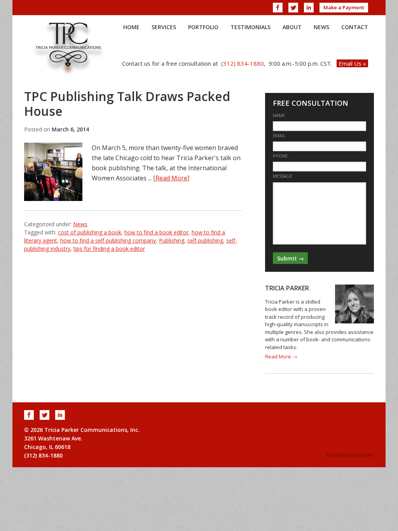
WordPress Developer (350, 455)
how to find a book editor (156, 232)
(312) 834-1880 (242, 63)
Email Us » (352, 63)
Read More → (281, 356)
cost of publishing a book (89, 232)
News (80, 224)
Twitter (293, 7)
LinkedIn (309, 7)
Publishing (171, 240)
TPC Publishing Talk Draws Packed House (127, 103)
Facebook (278, 7)
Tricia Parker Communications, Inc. (69, 48)
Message (284, 176)
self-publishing (205, 240)
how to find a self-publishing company (108, 240)
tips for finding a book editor (109, 248)
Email (281, 135)
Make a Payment (343, 7)
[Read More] (171, 178)
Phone (282, 156)
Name (281, 115)
